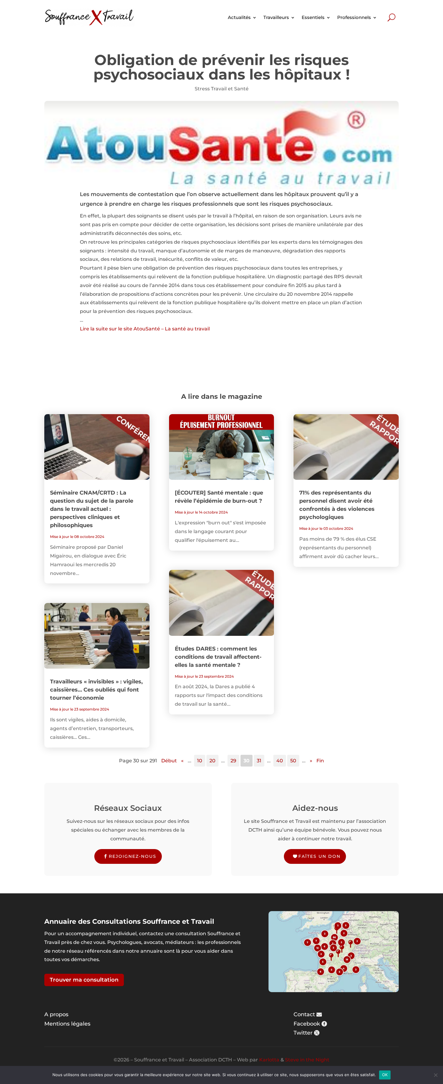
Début (169, 761)
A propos (56, 1014)
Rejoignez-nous (132, 856)
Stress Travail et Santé (222, 89)
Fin (320, 761)
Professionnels (354, 17)
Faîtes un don (319, 856)
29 (233, 761)
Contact (304, 1014)
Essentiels (313, 17)
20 (212, 761)
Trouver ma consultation (84, 979)
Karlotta (269, 1060)
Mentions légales (67, 1023)
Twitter (303, 1032)
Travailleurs (276, 17)
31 (259, 761)
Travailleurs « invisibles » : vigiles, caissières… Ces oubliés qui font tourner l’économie (96, 689)
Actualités (239, 17)
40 (279, 761)
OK (385, 1074)
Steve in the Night (307, 1060)
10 (199, 761)
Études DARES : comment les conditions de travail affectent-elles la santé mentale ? (218, 656)
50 (293, 761)
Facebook (307, 1023)
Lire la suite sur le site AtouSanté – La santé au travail (145, 329)
